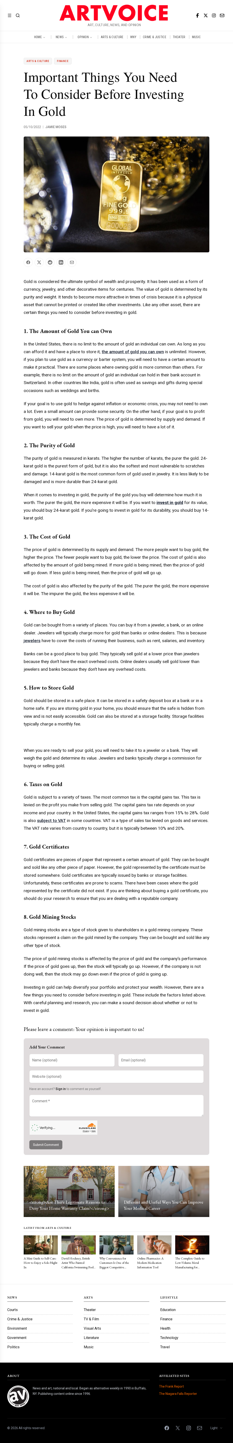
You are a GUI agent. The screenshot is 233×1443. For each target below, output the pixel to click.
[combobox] (217, 1428)
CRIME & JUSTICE (154, 37)
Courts (12, 1310)
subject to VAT (51, 820)
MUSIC (196, 37)
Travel (165, 1347)
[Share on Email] (71, 262)
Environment (17, 1328)
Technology (169, 1338)
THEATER (179, 37)
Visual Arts (92, 1328)
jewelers (32, 640)
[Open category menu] (9, 15)
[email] (222, 15)
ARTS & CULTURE (112, 37)
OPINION (83, 37)
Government (16, 1338)
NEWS (60, 37)
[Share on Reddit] (50, 262)
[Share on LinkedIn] (61, 262)
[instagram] (214, 15)
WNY (133, 37)
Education (168, 1310)
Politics (13, 1347)
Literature (91, 1338)
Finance (62, 61)
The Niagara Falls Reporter (178, 1394)
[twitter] (205, 15)
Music (89, 1347)
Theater (90, 1310)
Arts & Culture (38, 61)
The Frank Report (171, 1386)
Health (165, 1328)
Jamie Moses (55, 127)
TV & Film (91, 1319)
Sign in (61, 1089)
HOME (38, 37)
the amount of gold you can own (133, 351)
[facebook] (197, 15)
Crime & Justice (20, 1319)
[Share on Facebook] (28, 262)
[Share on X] (39, 262)
